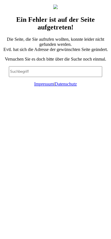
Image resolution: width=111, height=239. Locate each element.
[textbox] (55, 71)
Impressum (44, 84)
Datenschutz (66, 84)
